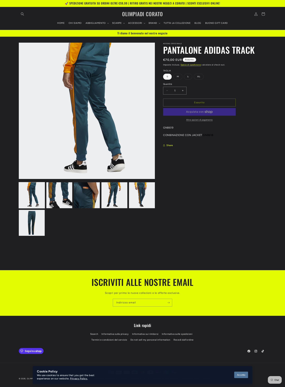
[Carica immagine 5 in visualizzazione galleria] (142, 195)
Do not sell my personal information (150, 339)
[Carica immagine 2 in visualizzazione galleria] (59, 195)
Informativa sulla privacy (115, 334)
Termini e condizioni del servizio (109, 339)
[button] (22, 14)
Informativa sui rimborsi (145, 334)
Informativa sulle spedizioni (177, 334)
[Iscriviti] (168, 303)
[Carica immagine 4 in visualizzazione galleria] (114, 195)
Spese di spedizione (191, 65)
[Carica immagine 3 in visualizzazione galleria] (87, 195)
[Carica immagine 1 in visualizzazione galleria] (32, 195)
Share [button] (169, 145)
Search (94, 334)
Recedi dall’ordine (184, 339)
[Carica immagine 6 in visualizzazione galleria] (32, 223)
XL (200, 77)
